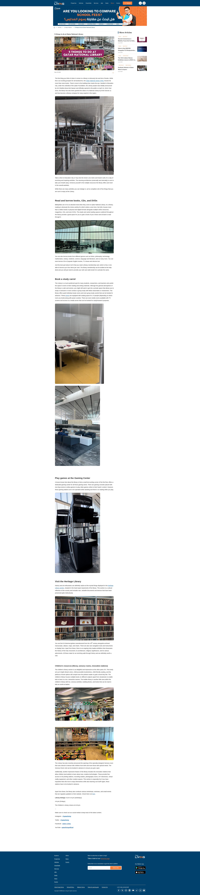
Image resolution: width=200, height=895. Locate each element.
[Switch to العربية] (140, 3)
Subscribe (116, 868)
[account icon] (144, 3)
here (93, 794)
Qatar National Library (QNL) (95, 81)
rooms (67, 295)
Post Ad (129, 3)
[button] (59, 3)
